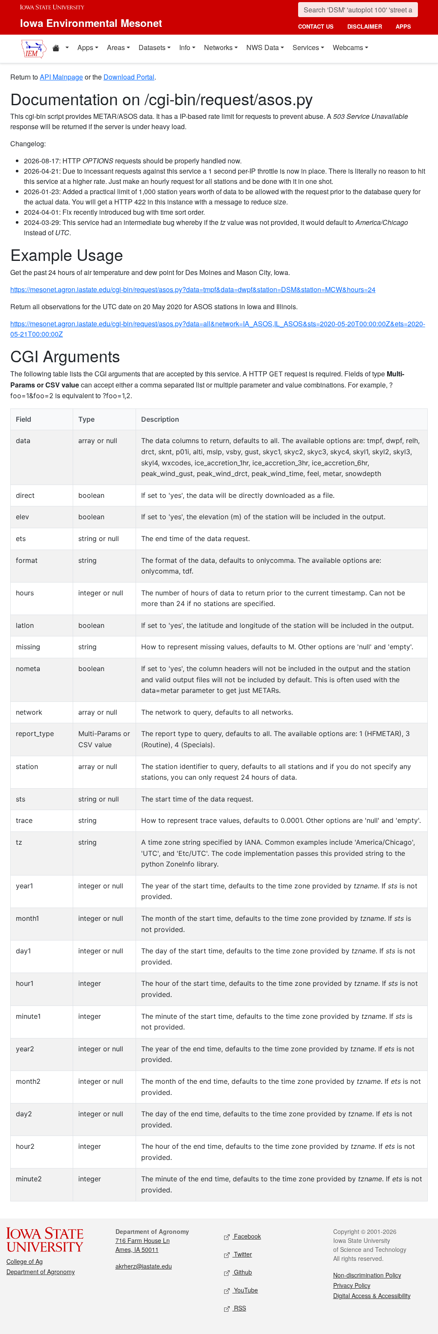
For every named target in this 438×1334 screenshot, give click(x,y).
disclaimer (364, 26)
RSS (239, 1308)
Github (242, 1272)
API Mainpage (61, 77)
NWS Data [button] (262, 47)
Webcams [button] (348, 47)
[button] (60, 48)
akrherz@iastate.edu (143, 1266)
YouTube (245, 1290)
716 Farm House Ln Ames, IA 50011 (142, 1245)
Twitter (242, 1254)
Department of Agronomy (40, 1271)
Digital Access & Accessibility (372, 1295)
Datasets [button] (152, 47)
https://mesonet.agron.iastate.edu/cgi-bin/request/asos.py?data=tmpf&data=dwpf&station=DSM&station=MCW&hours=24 (193, 289)
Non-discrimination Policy (367, 1275)
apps (403, 26)
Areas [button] (116, 47)
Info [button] (184, 47)
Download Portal (129, 77)
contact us (316, 26)
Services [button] (306, 47)
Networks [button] (218, 47)
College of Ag (24, 1261)
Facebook (246, 1236)
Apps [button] (85, 47)
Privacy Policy (351, 1285)
